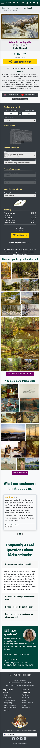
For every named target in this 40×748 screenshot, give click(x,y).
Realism (18, 8)
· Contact (5, 695)
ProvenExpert (13, 525)
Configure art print (21, 61)
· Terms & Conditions (9, 700)
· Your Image (25, 695)
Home (3, 8)
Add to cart (21, 235)
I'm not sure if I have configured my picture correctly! (19, 616)
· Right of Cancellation (9, 705)
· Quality (24, 700)
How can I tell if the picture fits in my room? (20, 598)
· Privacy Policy (7, 703)
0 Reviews (24, 99)
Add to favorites (30, 95)
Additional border (8, 118)
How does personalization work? (18, 564)
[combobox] (20, 120)
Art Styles (10, 8)
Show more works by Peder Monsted (20, 374)
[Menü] (2, 3)
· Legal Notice (7, 698)
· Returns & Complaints (10, 708)
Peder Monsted (27, 8)
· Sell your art (25, 698)
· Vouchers (25, 705)
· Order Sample (26, 708)
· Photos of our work (27, 703)
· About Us (6, 710)
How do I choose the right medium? (19, 607)
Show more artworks (20, 473)
